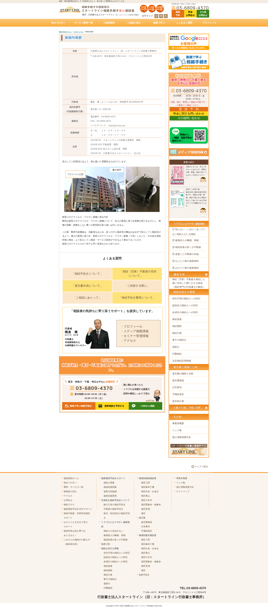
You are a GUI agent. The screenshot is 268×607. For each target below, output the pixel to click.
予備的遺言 (178, 394)
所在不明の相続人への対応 (186, 298)
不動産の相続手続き (113, 509)
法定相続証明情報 (181, 360)
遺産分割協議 (110, 491)
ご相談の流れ (134, 22)
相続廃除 (177, 326)
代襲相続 (177, 353)
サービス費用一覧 (83, 22)
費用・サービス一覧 (73, 487)
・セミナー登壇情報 (134, 336)
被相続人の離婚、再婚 (114, 535)
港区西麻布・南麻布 (151, 504)
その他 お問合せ (203, 13)
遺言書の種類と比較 (182, 373)
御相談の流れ (70, 491)
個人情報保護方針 (181, 437)
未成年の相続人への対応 (185, 312)
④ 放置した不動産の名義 (185, 254)
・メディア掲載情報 (134, 331)
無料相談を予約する (114, 406)
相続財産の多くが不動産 (116, 539)
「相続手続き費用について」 (137, 297)
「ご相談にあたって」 (87, 297)
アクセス (68, 496)
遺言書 (142, 517)
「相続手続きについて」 (87, 273)
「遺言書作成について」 (87, 285)
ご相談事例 (109, 22)
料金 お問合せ (190, 13)
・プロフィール (131, 326)
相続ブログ (69, 504)
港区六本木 (146, 500)
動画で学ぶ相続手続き (81, 406)
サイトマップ (182, 491)
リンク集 (177, 430)
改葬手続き (144, 574)
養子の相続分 (179, 340)
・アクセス (128, 340)
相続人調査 (109, 482)
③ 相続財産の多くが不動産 (186, 247)
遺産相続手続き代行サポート (78, 509)
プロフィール (209, 22)
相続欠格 (177, 333)
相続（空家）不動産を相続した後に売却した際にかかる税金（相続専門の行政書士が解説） (188, 283)
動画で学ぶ (159, 22)
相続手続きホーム (65, 32)
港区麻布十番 (147, 487)
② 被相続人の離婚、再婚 (185, 240)
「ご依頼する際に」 (137, 285)
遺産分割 (105, 544)
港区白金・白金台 (150, 491)
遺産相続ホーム (71, 478)
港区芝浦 (145, 509)
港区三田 (145, 482)
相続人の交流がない (113, 531)
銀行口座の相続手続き (114, 504)
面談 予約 (178, 13)
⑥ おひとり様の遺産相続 (185, 267)
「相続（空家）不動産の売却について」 (138, 273)
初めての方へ (58, 22)
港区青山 (145, 496)
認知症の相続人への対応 (185, 305)
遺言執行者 (178, 401)
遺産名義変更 (110, 496)
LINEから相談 (148, 406)
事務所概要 (178, 423)
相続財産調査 (110, 487)
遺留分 (175, 347)
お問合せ (68, 500)
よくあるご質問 (184, 22)
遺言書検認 (178, 380)
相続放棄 (177, 319)
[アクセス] (152, 11)
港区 (143, 513)
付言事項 (177, 387)
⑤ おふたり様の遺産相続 (185, 261)
